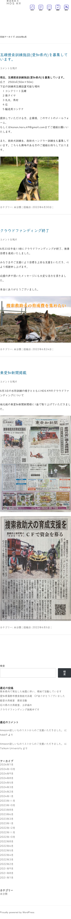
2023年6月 (6, 814)
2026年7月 (6, 764)
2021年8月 (6, 873)
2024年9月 (6, 773)
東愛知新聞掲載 (13, 373)
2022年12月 (7, 828)
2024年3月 (6, 787)
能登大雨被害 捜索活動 (13, 700)
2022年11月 (7, 832)
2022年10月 (7, 837)
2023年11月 (7, 801)
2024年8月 (6, 778)
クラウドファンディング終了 (24, 231)
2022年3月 (6, 859)
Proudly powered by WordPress (17, 912)
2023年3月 (6, 819)
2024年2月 (6, 791)
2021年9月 (6, 868)
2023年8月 (6, 810)
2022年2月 (6, 864)
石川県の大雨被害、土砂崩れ (16, 705)
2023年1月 (6, 823)
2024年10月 (7, 769)
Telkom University (11, 748)
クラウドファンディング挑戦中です (19, 709)
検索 (2, 666)
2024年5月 (6, 782)
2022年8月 (6, 841)
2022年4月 (6, 855)
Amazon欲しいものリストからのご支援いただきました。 (32, 730)
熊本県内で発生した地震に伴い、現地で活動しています (31, 691)
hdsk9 (3, 735)
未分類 (17, 207)
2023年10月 (7, 805)
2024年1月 (6, 796)
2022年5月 (6, 850)
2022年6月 (6, 846)
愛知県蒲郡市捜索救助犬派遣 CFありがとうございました (32, 696)
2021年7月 (6, 877)
